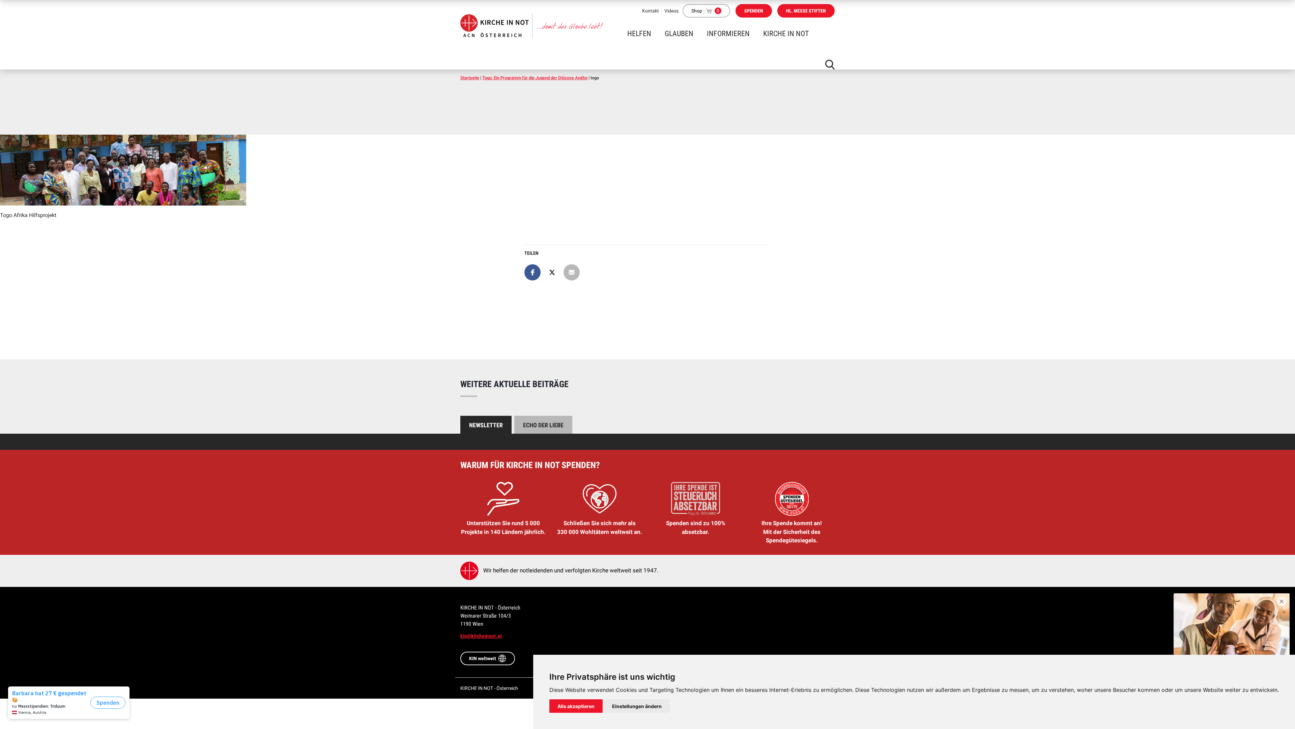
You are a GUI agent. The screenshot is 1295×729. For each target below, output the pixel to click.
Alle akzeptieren (576, 706)
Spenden (753, 11)
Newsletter (486, 425)
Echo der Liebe (543, 425)
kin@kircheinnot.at (481, 636)
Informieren (728, 33)
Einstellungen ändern (637, 706)
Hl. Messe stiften (806, 11)
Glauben (679, 33)
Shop (696, 11)
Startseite (469, 77)
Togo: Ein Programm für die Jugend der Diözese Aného (534, 77)
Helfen (639, 33)
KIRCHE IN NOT (786, 33)
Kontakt (650, 11)
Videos (671, 11)
